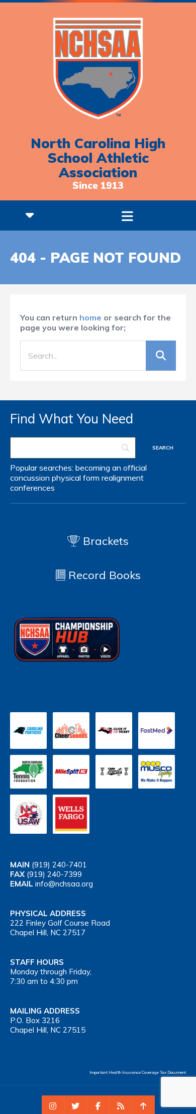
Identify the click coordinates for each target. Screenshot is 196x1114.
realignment (123, 478)
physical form (76, 478)
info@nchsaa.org (64, 883)
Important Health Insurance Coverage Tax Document (137, 1072)
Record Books (103, 575)
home (90, 317)
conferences (32, 488)
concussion (30, 478)
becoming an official (111, 468)
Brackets (104, 541)
